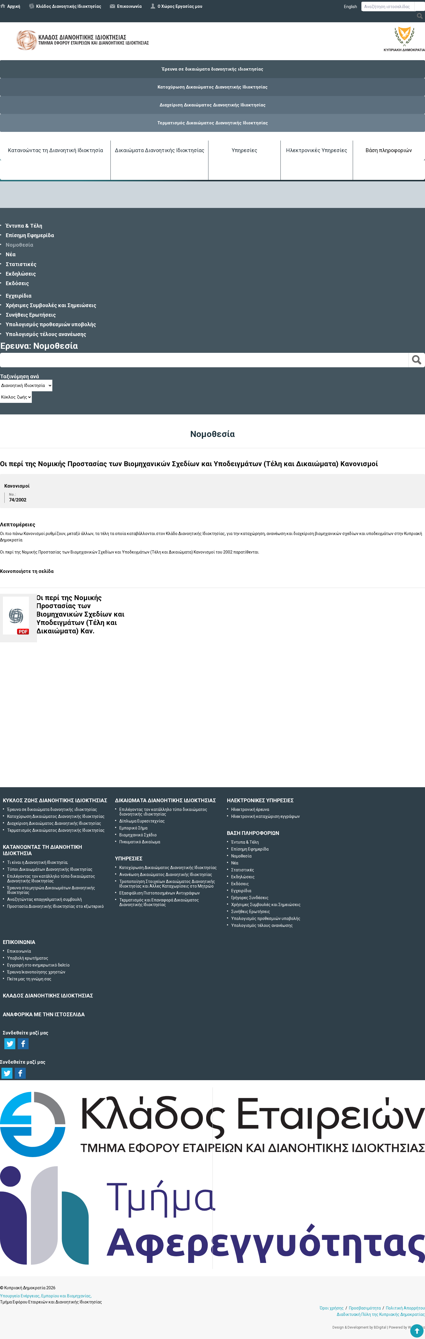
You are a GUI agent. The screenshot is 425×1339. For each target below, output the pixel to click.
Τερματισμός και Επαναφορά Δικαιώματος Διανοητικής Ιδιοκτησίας (159, 902)
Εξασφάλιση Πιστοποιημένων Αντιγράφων (159, 893)
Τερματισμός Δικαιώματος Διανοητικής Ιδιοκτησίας (212, 123)
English (350, 6)
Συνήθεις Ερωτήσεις (31, 315)
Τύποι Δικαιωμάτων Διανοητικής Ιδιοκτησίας (50, 869)
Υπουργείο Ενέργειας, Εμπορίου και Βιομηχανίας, (46, 1296)
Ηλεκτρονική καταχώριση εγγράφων (265, 816)
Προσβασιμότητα (365, 1308)
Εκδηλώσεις (21, 274)
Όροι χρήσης (332, 1308)
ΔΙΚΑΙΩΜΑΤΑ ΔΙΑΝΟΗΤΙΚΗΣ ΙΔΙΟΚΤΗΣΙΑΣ (165, 800)
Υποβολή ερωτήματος (212, 680)
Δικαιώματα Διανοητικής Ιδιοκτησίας (159, 150)
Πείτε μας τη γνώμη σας (221, 772)
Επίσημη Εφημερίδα (30, 235)
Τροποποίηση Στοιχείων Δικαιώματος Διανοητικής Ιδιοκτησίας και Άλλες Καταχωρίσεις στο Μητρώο (167, 883)
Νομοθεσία (19, 245)
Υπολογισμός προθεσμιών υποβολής (51, 324)
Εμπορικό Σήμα (133, 828)
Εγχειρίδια (19, 296)
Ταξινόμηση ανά (19, 376)
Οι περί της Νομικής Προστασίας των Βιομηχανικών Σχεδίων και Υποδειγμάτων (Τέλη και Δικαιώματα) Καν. (80, 614)
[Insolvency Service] (212, 1263)
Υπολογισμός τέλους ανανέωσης (46, 334)
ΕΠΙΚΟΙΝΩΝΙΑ (19, 942)
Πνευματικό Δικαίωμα (139, 842)
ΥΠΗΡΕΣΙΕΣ (129, 858)
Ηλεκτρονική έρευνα (250, 809)
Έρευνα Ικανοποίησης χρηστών (214, 741)
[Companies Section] (212, 1157)
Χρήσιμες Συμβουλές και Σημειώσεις (51, 305)
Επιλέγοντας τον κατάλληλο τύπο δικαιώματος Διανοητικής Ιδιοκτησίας (51, 878)
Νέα (11, 254)
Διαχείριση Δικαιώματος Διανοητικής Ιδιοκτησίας (213, 105)
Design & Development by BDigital (359, 1327)
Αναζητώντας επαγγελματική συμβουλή (44, 899)
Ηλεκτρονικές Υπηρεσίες (316, 150)
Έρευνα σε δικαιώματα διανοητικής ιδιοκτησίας (212, 69)
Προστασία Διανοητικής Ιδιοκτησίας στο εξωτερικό (55, 906)
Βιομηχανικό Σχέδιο (138, 835)
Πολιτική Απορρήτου (405, 1308)
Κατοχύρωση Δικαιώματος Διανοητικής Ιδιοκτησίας (213, 87)
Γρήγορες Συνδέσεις (250, 897)
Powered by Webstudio (407, 1327)
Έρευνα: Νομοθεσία (39, 346)
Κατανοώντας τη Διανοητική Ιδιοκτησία (55, 150)
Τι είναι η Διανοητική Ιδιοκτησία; (37, 862)
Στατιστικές (21, 264)
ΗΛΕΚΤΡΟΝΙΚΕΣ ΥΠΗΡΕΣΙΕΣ (260, 800)
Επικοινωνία (129, 6)
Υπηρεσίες (244, 150)
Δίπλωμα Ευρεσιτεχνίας (142, 821)
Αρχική (13, 6)
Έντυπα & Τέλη (24, 226)
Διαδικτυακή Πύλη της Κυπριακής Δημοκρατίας (381, 1314)
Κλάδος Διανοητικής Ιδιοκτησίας (68, 6)
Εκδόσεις (17, 283)
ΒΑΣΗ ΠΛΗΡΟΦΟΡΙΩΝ (253, 833)
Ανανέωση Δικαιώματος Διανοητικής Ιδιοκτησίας (165, 874)
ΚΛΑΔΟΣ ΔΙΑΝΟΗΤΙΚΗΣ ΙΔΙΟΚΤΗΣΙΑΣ (48, 996)
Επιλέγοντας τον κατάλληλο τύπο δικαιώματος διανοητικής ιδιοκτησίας (163, 811)
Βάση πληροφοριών (389, 150)
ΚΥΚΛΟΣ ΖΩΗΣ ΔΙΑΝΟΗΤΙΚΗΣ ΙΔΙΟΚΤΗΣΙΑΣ (55, 800)
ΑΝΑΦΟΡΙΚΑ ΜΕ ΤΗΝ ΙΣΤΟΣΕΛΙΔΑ (44, 1014)
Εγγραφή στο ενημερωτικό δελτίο (213, 711)
